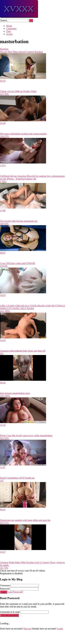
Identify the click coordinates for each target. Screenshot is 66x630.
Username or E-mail (9, 612)
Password (4, 588)
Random (4, 49)
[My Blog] (19, 17)
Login (3, 592)
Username (5, 585)
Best (10, 51)
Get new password (9, 615)
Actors (9, 34)
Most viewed (19, 51)
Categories (11, 28)
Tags (8, 31)
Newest (3, 51)
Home (9, 26)
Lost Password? (15, 592)
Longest (30, 51)
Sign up (27, 628)
